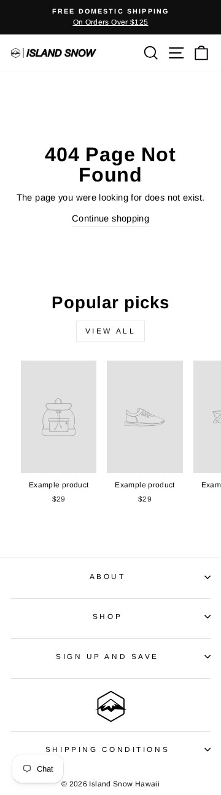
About (108, 576)
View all (110, 331)
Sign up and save (107, 656)
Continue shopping (110, 218)
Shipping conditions (107, 749)
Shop (107, 616)
